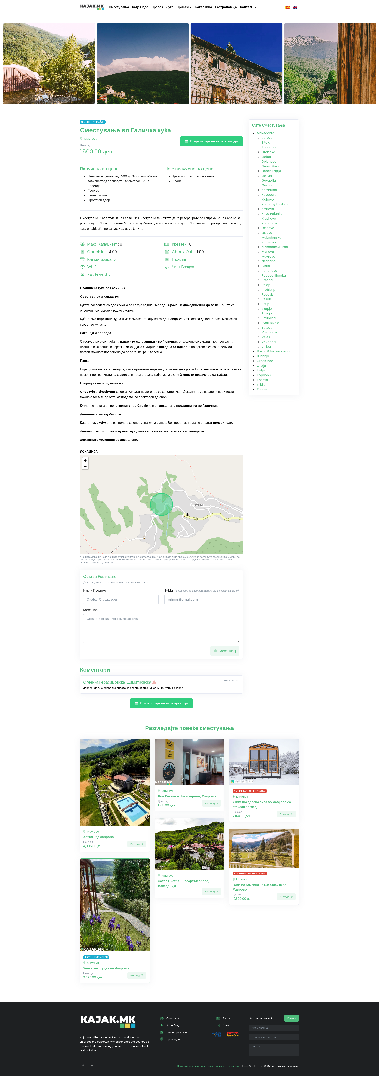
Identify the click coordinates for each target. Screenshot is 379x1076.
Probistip (268, 289)
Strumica (269, 318)
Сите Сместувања (268, 125)
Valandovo (270, 332)
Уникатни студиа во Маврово (106, 968)
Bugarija (263, 356)
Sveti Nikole (270, 323)
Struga (267, 313)
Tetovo (267, 327)
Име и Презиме (94, 590)
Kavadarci (269, 194)
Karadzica (269, 190)
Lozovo (267, 232)
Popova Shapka (274, 275)
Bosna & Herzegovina (273, 351)
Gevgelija (269, 180)
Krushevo (269, 218)
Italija (261, 370)
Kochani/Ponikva (275, 204)
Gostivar (268, 185)
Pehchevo (269, 270)
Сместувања (119, 7)
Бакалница (203, 7)
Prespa (267, 280)
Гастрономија (226, 7)
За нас (226, 1018)
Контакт (246, 7)
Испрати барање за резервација (214, 141)
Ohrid (266, 266)
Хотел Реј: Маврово (98, 837)
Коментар (90, 610)
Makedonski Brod (275, 247)
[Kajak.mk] (92, 7)
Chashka (268, 152)
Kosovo (262, 380)
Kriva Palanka (272, 213)
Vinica (266, 346)
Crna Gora (265, 361)
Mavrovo (90, 138)
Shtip (265, 304)
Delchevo (269, 161)
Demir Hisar (271, 166)
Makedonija (265, 133)
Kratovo (268, 209)
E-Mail (201, 590)
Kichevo (268, 199)
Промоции (173, 1039)
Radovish (268, 294)
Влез (225, 1025)
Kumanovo (270, 223)
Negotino (269, 261)
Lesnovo (268, 228)
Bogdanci (269, 147)
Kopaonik (264, 375)
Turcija (262, 389)
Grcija (261, 365)
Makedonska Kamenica (271, 239)
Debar (266, 156)
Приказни (184, 7)
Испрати (291, 1018)
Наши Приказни (176, 1032)
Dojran (267, 175)
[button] (85, 460)
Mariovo (268, 251)
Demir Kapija (271, 171)
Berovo (267, 137)
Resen (266, 299)
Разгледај (135, 844)
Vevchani (269, 342)
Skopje (267, 308)
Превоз (157, 7)
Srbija (261, 384)
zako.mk (256, 1066)
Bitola (266, 142)
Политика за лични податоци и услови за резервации (208, 1066)
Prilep (266, 285)
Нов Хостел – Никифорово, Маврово (187, 796)
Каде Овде (140, 7)
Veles (266, 337)
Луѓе (169, 7)
